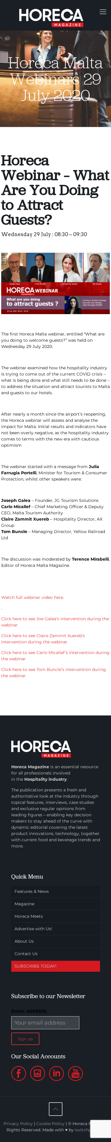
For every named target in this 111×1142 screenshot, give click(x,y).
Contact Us (26, 953)
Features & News (32, 891)
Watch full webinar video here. (32, 597)
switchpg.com (89, 1130)
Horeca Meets (29, 916)
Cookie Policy (50, 1123)
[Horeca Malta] (55, 15)
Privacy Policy (18, 1123)
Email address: (29, 1011)
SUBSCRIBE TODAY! (36, 966)
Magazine (24, 903)
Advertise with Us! (33, 928)
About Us (24, 941)
